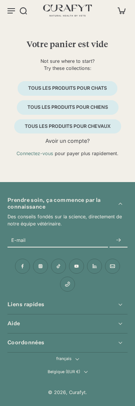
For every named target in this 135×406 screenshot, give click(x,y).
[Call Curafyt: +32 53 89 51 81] (67, 284)
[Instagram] (40, 266)
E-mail (18, 240)
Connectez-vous (34, 153)
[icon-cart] (119, 10)
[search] (23, 10)
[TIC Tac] (58, 266)
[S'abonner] (119, 240)
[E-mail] (112, 266)
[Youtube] (76, 266)
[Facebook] (22, 266)
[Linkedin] (94, 266)
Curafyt (77, 392)
